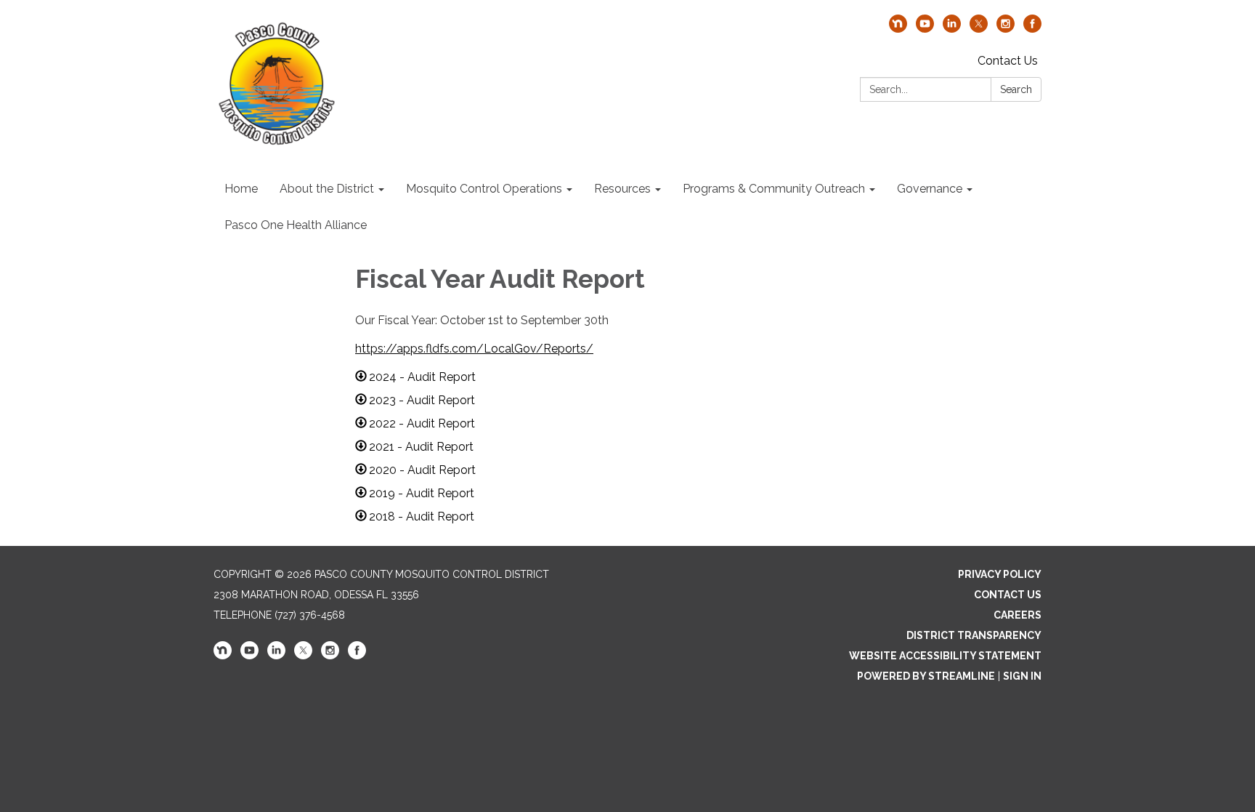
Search (1016, 89)
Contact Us (1008, 61)
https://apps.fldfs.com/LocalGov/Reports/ (474, 348)
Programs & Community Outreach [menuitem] (774, 189)
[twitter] (979, 29)
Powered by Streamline (926, 676)
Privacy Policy (999, 574)
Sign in (1022, 676)
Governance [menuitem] (929, 189)
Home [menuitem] (241, 189)
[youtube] (925, 29)
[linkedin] (952, 29)
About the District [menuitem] (327, 189)
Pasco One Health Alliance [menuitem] (295, 225)
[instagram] (1005, 29)
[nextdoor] (898, 29)
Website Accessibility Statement (945, 656)
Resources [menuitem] (622, 189)
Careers (1017, 615)
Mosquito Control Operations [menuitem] (484, 189)
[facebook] (1032, 29)
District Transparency (973, 635)
